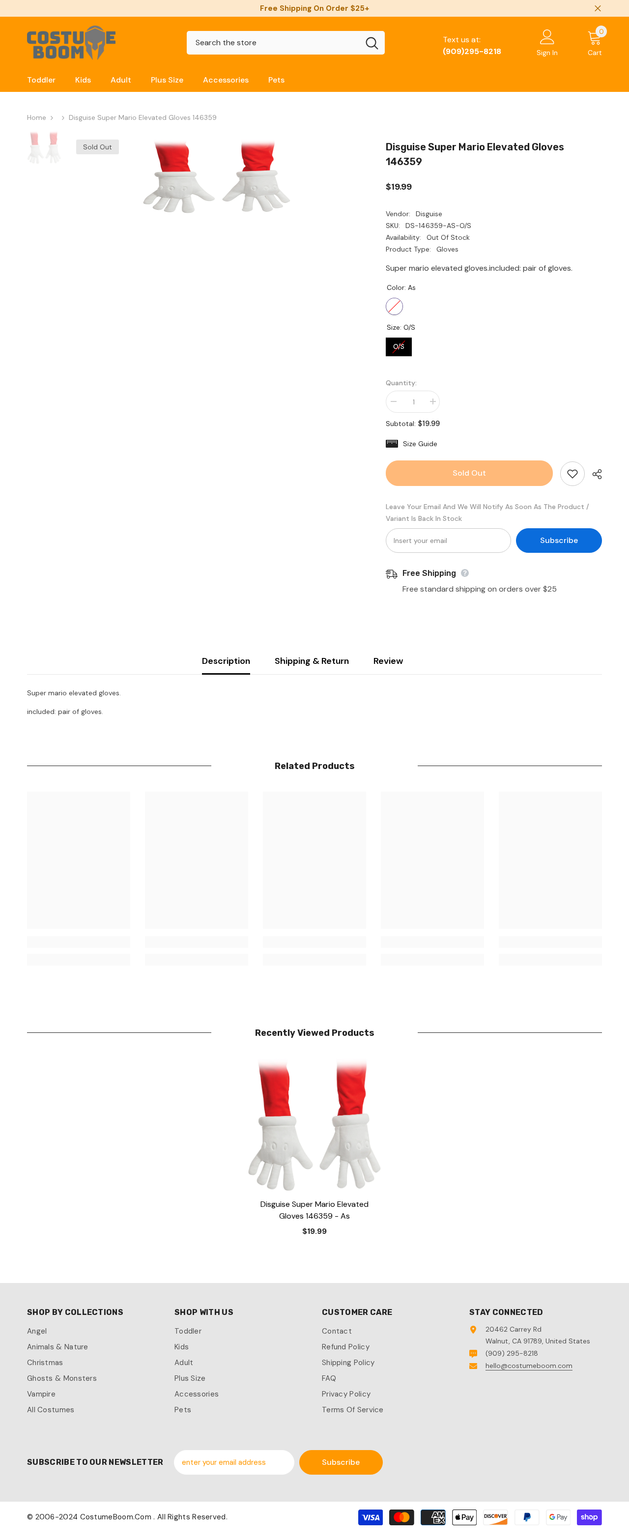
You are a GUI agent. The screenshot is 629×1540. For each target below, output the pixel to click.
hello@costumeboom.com (529, 1365)
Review (388, 661)
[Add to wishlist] (572, 473)
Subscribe (559, 540)
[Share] (593, 474)
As (394, 306)
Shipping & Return (312, 661)
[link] (78, 942)
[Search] (286, 43)
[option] (216, 176)
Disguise (429, 213)
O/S (399, 344)
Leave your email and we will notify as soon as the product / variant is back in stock (487, 512)
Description (226, 661)
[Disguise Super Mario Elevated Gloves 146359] (314, 1124)
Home (36, 117)
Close (598, 8)
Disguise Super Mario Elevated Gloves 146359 (314, 1210)
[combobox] (273, 43)
